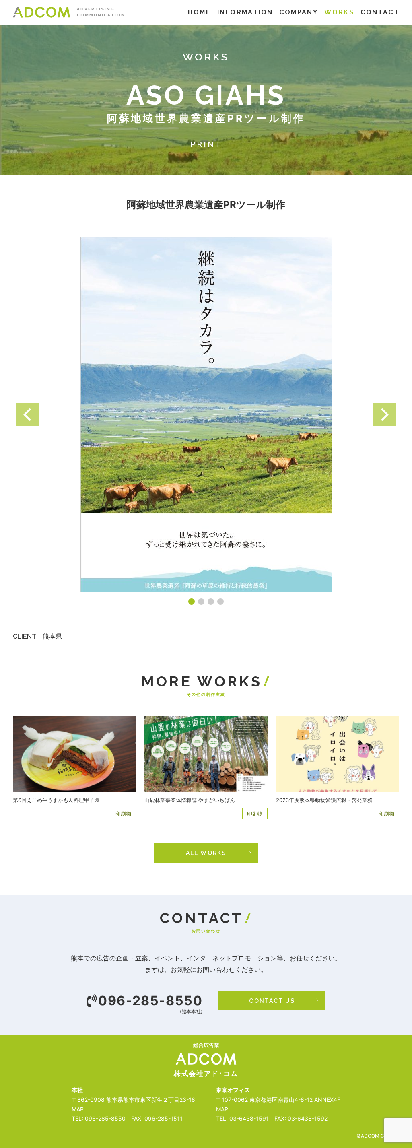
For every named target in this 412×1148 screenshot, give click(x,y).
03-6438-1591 (249, 1118)
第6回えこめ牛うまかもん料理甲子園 (56, 800)
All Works (206, 853)
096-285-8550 (150, 1000)
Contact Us (272, 1001)
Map (78, 1109)
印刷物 (123, 813)
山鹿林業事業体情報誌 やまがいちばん (189, 800)
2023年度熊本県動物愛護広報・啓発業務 (324, 800)
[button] (27, 414)
